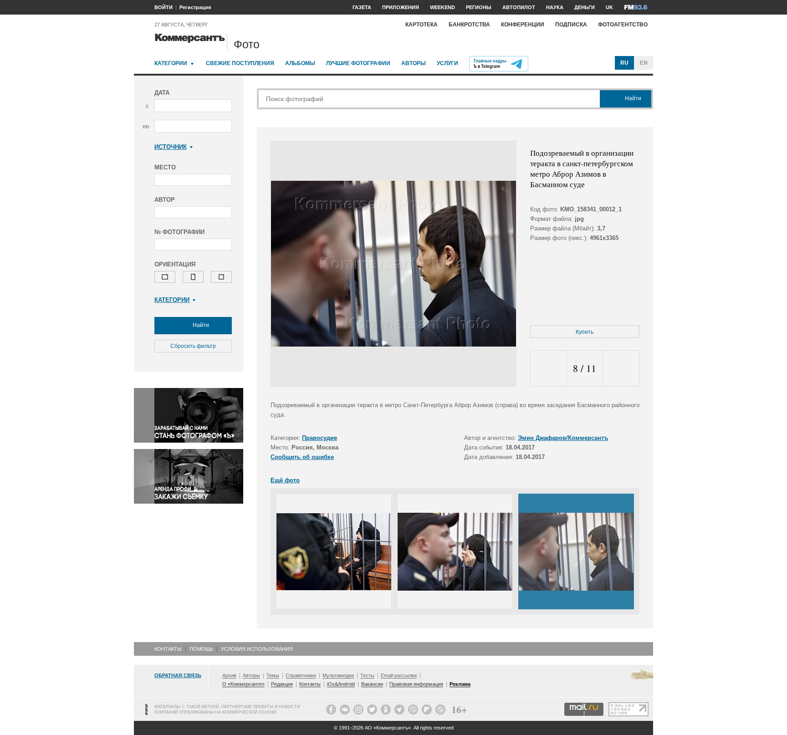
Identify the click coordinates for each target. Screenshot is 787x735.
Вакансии (372, 684)
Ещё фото (285, 480)
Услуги (447, 63)
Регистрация (195, 7)
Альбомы (300, 63)
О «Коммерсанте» (243, 684)
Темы (272, 675)
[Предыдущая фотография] (549, 369)
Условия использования (257, 649)
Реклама (460, 684)
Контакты (168, 649)
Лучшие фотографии (358, 63)
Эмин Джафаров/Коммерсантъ (563, 437)
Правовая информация (416, 684)
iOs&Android (341, 684)
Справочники (301, 675)
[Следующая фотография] (621, 369)
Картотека (421, 24)
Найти (200, 325)
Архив (229, 675)
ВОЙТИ (163, 7)
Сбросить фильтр (193, 346)
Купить (584, 332)
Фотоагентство (623, 24)
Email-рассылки (399, 675)
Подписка (571, 24)
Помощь (201, 649)
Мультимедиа (338, 675)
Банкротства (469, 24)
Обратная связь (177, 675)
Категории (170, 63)
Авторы (413, 63)
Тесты (367, 675)
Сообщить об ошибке (302, 457)
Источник (170, 146)
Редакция (282, 684)
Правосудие (319, 437)
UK (609, 7)
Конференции (522, 24)
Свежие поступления (240, 63)
